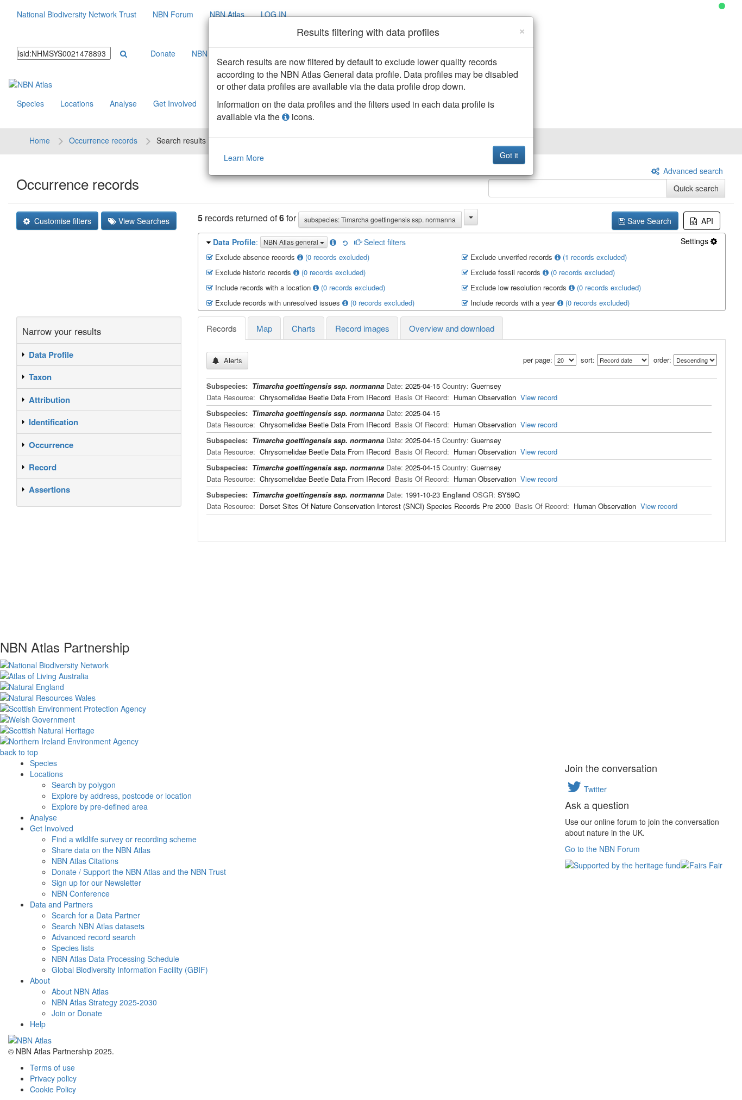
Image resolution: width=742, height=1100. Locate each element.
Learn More (244, 157)
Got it (509, 155)
